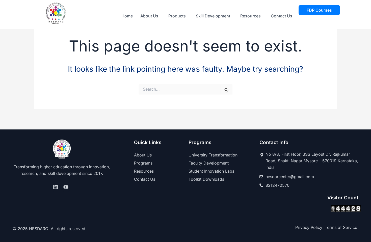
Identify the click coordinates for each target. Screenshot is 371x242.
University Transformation (213, 154)
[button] (151, 16)
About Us (149, 15)
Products (177, 15)
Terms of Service (341, 227)
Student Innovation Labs (211, 171)
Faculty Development (209, 163)
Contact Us (281, 15)
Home (127, 15)
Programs (143, 163)
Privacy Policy (308, 227)
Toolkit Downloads (206, 179)
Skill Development (213, 15)
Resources (250, 15)
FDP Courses (319, 10)
